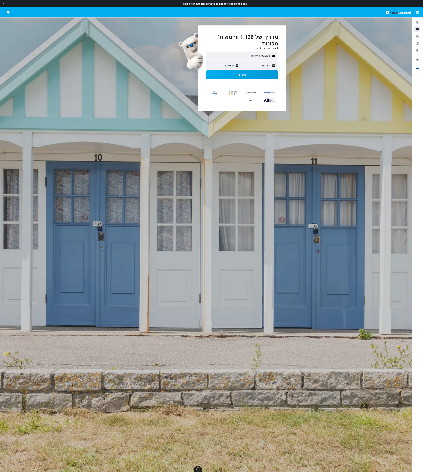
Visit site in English (194, 3)
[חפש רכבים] (417, 36)
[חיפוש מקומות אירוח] (417, 29)
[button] (3, 3)
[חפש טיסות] (417, 22)
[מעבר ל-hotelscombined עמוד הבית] (398, 12)
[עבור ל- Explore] (417, 50)
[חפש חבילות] (417, 43)
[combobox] (267, 48)
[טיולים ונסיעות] (417, 59)
